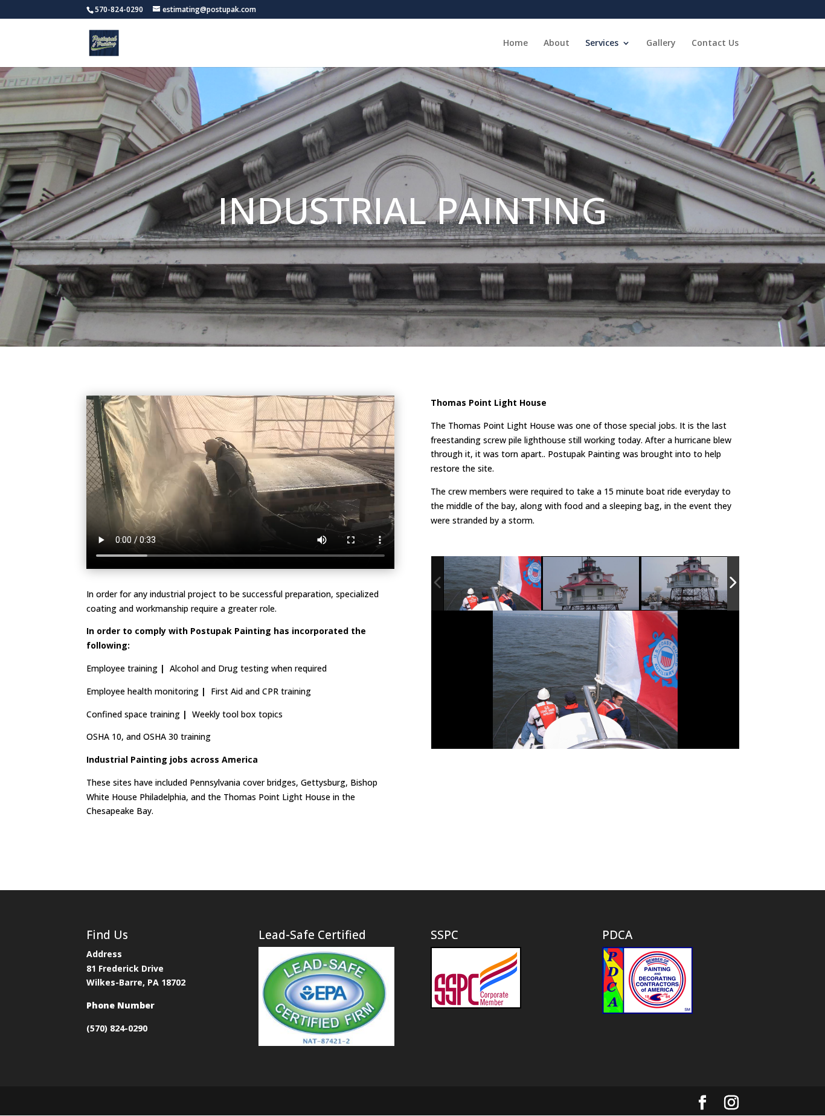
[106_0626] (690, 584)
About (557, 43)
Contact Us (715, 43)
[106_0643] (492, 583)
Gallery (661, 43)
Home (515, 43)
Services (601, 43)
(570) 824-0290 (116, 1028)
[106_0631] (591, 584)
